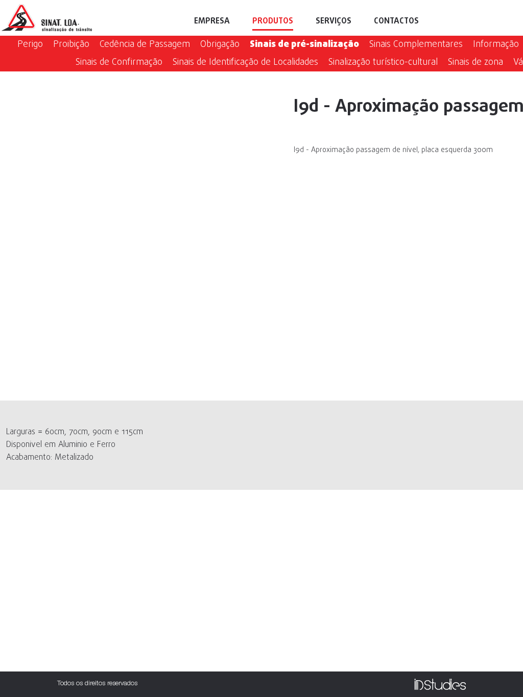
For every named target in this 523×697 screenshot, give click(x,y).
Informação (496, 45)
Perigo (30, 45)
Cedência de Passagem (145, 45)
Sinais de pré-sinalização (304, 45)
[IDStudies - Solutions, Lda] (440, 684)
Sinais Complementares (416, 45)
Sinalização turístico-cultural (383, 62)
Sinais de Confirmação (119, 62)
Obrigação (220, 45)
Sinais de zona (475, 62)
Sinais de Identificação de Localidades (245, 62)
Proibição (71, 45)
